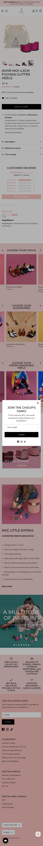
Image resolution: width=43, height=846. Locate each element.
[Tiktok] (25, 441)
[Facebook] (18, 441)
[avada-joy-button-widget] (5, 840)
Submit (21, 435)
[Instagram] (21, 441)
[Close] (37, 402)
